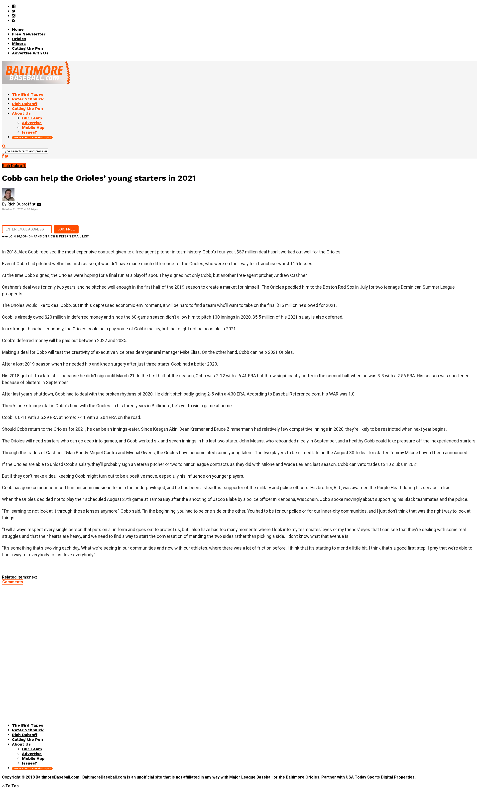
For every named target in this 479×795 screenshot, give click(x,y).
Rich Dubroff (19, 204)
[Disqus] (239, 646)
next (33, 577)
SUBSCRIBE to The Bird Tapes (32, 137)
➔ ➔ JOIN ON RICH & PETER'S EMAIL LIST (45, 236)
